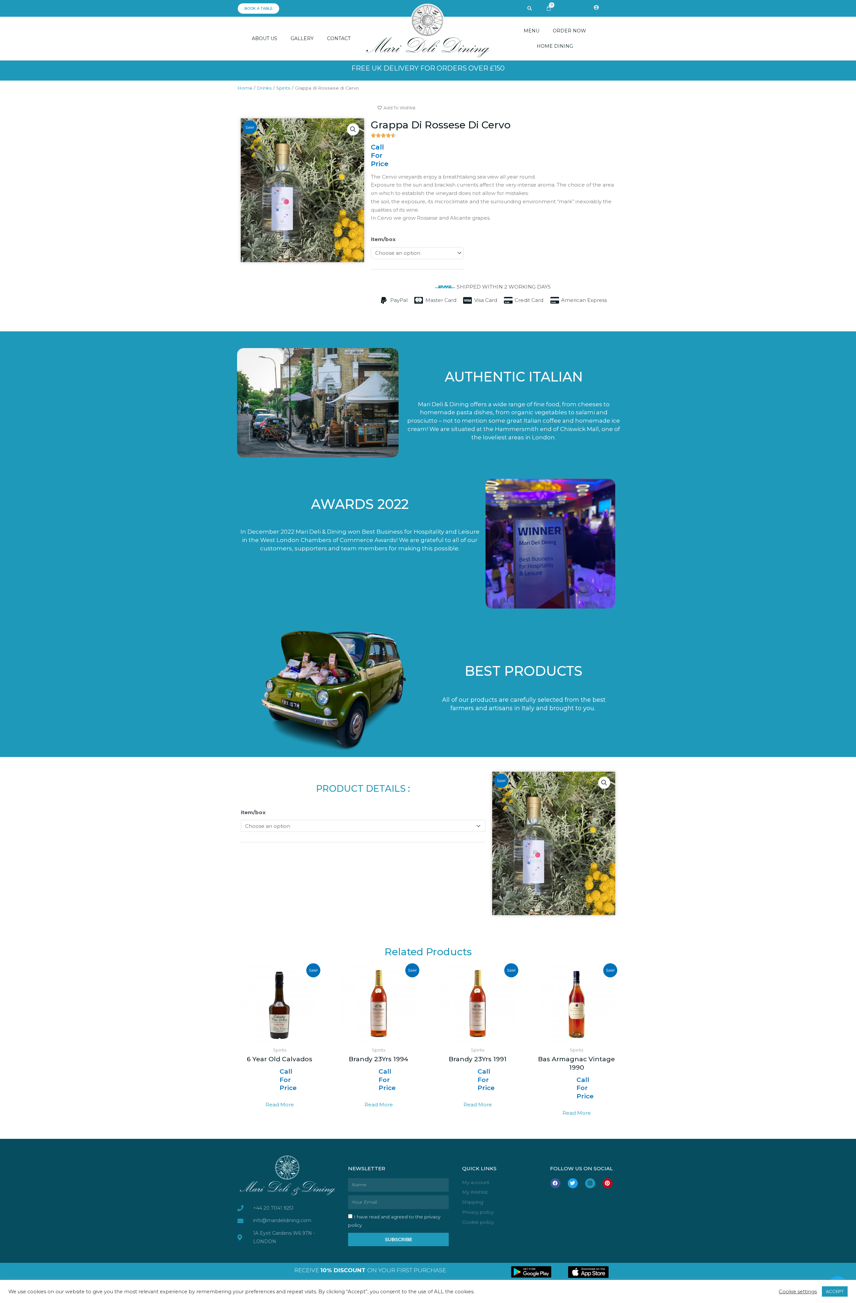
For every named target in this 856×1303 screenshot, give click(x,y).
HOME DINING (555, 46)
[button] (530, 9)
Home (244, 88)
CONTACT (338, 38)
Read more (279, 1104)
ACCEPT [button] (835, 1291)
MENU (531, 31)
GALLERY (302, 38)
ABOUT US (264, 38)
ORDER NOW (569, 31)
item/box (383, 239)
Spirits (283, 88)
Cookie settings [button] (798, 1292)
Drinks (264, 88)
